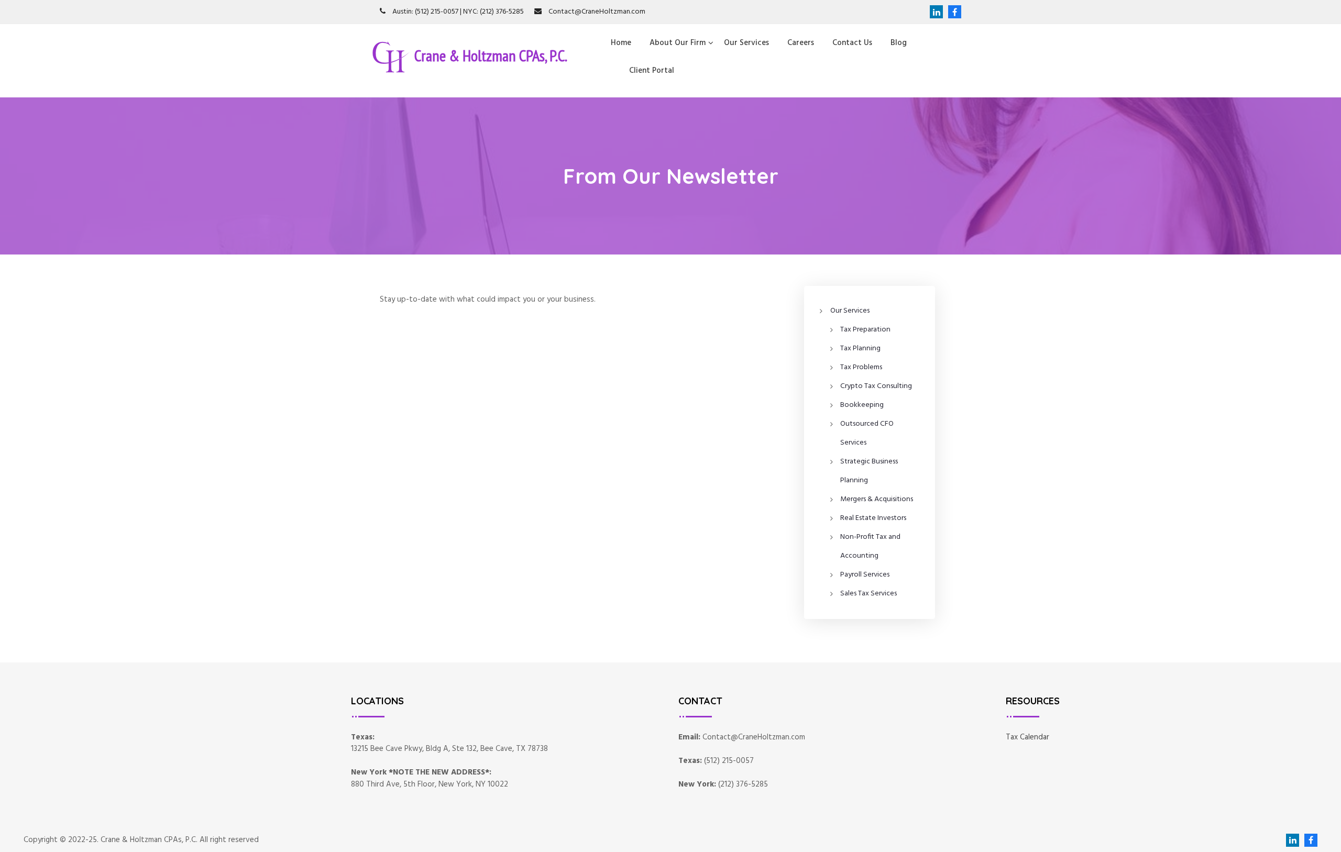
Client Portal (651, 70)
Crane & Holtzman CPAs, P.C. (490, 55)
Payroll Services (864, 575)
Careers (800, 43)
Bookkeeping (862, 405)
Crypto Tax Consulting (876, 386)
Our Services (746, 43)
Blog (899, 43)
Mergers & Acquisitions (876, 499)
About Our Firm (678, 43)
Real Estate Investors (873, 518)
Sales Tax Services (868, 594)
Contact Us (852, 43)
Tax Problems (861, 367)
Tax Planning (860, 348)
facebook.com (952, 11)
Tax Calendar (1027, 737)
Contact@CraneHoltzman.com (596, 12)
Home (621, 43)
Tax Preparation (865, 330)
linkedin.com (936, 11)
